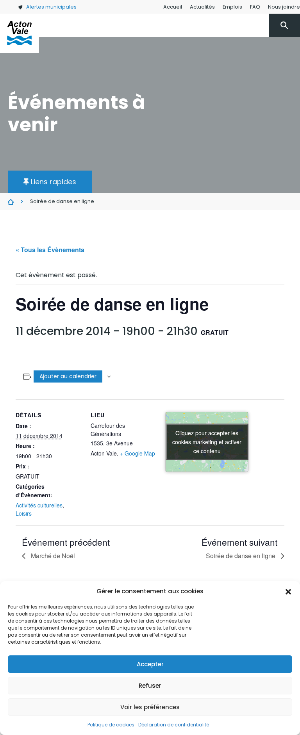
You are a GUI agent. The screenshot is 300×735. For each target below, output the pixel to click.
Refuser (150, 686)
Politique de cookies (111, 724)
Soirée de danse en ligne (241, 555)
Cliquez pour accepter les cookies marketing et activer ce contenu (206, 441)
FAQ (255, 7)
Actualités (202, 7)
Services (122, 68)
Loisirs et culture (166, 68)
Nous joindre (284, 7)
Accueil (172, 7)
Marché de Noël (52, 555)
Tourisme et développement (241, 68)
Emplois (232, 7)
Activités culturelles (39, 505)
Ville (96, 68)
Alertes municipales (51, 7)
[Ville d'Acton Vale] (19, 33)
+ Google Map (137, 453)
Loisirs (24, 513)
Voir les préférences (150, 707)
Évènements (11, 202)
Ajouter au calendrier (67, 376)
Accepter (150, 664)
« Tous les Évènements (50, 249)
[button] (288, 591)
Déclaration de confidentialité (173, 724)
